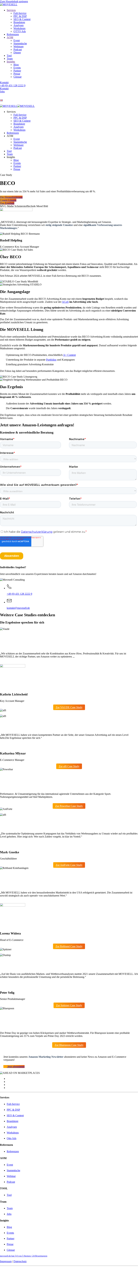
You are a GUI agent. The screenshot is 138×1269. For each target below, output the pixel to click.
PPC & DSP (20, 16)
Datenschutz (20, 1261)
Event (16, 40)
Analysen (18, 25)
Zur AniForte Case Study (69, 865)
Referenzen (13, 34)
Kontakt (4, 82)
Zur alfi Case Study (69, 766)
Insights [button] (11, 157)
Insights (11, 61)
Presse (16, 73)
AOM (10, 37)
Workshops (19, 28)
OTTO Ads (19, 31)
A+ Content (69, 355)
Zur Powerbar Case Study (69, 806)
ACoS (65, 301)
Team (10, 58)
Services (11, 10)
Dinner (17, 52)
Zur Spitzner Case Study (69, 1005)
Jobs (2, 91)
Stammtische (20, 43)
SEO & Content (21, 19)
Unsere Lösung (8, 200)
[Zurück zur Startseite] (8, 4)
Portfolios (51, 359)
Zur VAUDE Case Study (69, 707)
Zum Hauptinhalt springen (14, 1)
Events (17, 67)
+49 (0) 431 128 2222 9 (12, 85)
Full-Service (19, 13)
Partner (17, 70)
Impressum (6, 1261)
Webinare (18, 46)
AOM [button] (10, 135)
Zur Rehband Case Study (69, 946)
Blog (16, 64)
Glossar (17, 76)
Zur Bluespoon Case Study (69, 1045)
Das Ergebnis (7, 203)
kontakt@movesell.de (18, 608)
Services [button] (11, 111)
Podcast (17, 49)
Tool (9, 55)
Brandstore (19, 22)
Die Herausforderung (11, 197)
